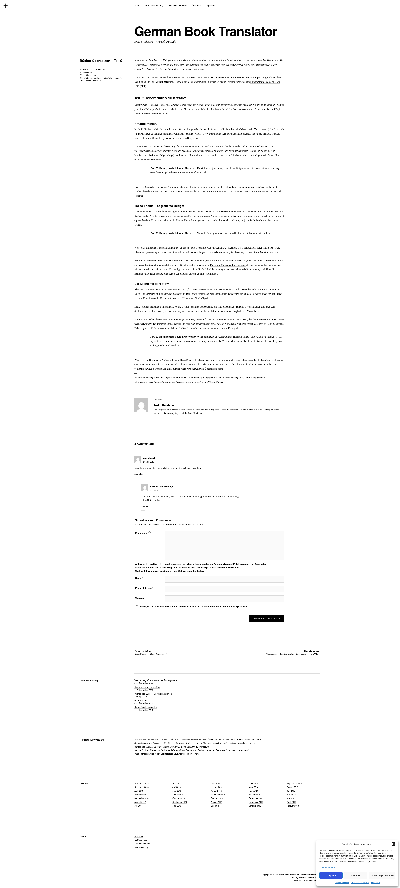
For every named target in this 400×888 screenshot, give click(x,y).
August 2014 (216, 801)
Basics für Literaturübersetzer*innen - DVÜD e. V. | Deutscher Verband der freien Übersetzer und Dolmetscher (183, 739)
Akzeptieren (331, 875)
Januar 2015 (216, 790)
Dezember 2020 (141, 787)
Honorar (117, 77)
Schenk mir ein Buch (143, 700)
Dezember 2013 (256, 798)
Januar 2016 (178, 794)
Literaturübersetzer (88, 80)
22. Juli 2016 (155, 490)
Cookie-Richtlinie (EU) (153, 5)
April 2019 (138, 790)
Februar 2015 (216, 787)
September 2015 (179, 801)
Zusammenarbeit (264, 191)
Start (137, 5)
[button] (393, 844)
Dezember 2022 (141, 783)
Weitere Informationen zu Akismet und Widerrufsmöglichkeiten (169, 571)
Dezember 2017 (141, 794)
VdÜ (99, 80)
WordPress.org (141, 847)
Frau (99, 77)
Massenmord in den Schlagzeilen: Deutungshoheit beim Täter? (293, 652)
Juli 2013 (291, 790)
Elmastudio (314, 880)
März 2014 (253, 787)
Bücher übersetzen (88, 75)
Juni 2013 (291, 794)
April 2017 (177, 783)
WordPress (314, 877)
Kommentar (142, 533)
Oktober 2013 (255, 805)
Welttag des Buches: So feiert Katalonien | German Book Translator (164, 746)
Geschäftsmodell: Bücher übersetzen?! (150, 652)
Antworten (138, 474)
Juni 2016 (176, 790)
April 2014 (253, 783)
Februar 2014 (255, 790)
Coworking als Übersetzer (146, 706)
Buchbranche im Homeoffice (147, 686)
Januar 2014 (254, 794)
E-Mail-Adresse (144, 588)
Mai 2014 (215, 805)
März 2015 (215, 783)
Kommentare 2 (86, 72)
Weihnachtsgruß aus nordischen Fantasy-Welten (156, 680)
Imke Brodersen (101, 69)
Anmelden (138, 836)
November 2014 (218, 794)
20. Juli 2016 (85, 69)
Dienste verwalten (328, 867)
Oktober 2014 (217, 798)
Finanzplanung (165, 82)
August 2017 (140, 801)
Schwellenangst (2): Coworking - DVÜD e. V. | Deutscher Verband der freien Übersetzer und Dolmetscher (181, 743)
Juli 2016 (176, 787)
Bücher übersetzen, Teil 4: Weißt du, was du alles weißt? (223, 750)
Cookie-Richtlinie (342, 882)
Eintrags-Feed (140, 839)
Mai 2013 (291, 798)
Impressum (375, 882)
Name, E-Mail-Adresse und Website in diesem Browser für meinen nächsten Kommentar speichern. (194, 606)
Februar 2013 (293, 805)
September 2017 (141, 798)
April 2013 (291, 801)
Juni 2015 (176, 805)
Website (139, 598)
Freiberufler (107, 77)
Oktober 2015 (178, 798)
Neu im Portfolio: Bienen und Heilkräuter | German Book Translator (164, 750)
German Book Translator (205, 30)
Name (139, 578)
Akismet (183, 567)
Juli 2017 (138, 805)
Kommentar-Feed (142, 843)
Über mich (196, 5)
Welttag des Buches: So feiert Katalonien (153, 693)
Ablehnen (355, 875)
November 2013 (256, 801)
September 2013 (294, 783)
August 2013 (292, 787)
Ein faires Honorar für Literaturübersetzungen (235, 77)
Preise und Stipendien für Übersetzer (228, 264)
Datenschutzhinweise (360, 882)
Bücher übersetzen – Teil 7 (249, 739)
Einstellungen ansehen (382, 875)
